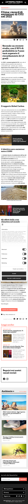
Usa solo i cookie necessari (14, 278)
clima (6, 314)
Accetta (14, 273)
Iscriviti (23, 479)
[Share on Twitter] (17, 40)
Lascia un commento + (9, 309)
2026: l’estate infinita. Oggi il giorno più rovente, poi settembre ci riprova (14, 413)
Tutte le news (22, 391)
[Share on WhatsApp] (23, 40)
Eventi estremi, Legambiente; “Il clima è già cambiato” (19, 140)
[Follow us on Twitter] (19, 496)
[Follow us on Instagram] (23, 496)
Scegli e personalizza (18, 269)
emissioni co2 (11, 314)
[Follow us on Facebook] (16, 496)
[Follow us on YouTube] (21, 496)
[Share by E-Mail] (20, 40)
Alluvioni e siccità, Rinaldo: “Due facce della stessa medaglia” (19, 210)
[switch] (24, 254)
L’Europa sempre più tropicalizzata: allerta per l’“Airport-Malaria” (11, 462)
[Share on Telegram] (26, 40)
